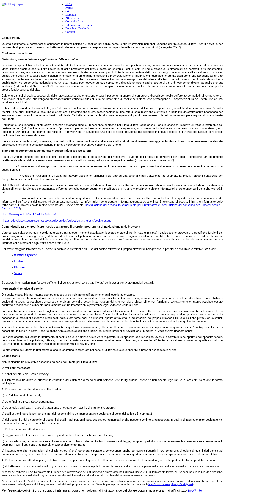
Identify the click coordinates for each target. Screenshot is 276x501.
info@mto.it (196, 490)
